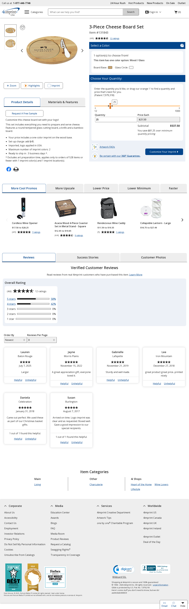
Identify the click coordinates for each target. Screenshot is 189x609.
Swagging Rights (60, 549)
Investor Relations (14, 534)
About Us (9, 512)
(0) (177, 12)
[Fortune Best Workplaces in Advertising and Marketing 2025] (13, 577)
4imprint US (149, 512)
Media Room (58, 533)
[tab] (22, 102)
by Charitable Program (115, 523)
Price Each (143, 115)
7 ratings (36, 232)
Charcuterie (95, 484)
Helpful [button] (18, 380)
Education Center (60, 512)
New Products (155, 3)
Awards (55, 517)
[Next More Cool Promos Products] (182, 220)
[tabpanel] (94, 358)
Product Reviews (60, 539)
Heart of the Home (141, 484)
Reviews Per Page (37, 335)
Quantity (100, 115)
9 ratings (79, 235)
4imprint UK (150, 523)
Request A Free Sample (24, 113)
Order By (9, 335)
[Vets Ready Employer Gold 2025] (33, 577)
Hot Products (136, 3)
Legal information (160, 585)
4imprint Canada (152, 517)
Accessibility (10, 517)
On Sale (170, 3)
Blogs (54, 523)
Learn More (135, 274)
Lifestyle (135, 489)
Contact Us (10, 523)
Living (37, 484)
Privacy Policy (12, 539)
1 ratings (120, 232)
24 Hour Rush (118, 3)
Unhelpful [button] (30, 380)
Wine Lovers (161, 484)
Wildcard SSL (119, 578)
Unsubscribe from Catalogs (19, 555)
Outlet (182, 3)
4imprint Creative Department (113, 512)
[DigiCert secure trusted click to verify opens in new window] (124, 569)
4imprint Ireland (152, 528)
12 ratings (115, 39)
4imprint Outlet (151, 536)
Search (131, 12)
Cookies (9, 550)
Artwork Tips (104, 517)
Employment (11, 528)
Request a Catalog (61, 544)
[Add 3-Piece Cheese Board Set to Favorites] (22, 27)
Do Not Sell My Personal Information (25, 545)
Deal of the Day (151, 542)
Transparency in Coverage (66, 555)
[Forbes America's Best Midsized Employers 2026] (55, 577)
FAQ (53, 528)
